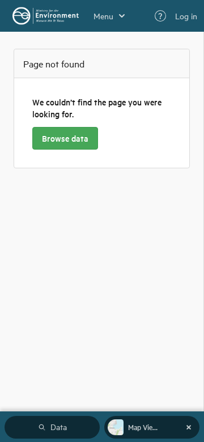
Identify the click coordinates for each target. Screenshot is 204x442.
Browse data (65, 138)
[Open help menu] (160, 16)
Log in (186, 16)
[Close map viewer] (189, 427)
